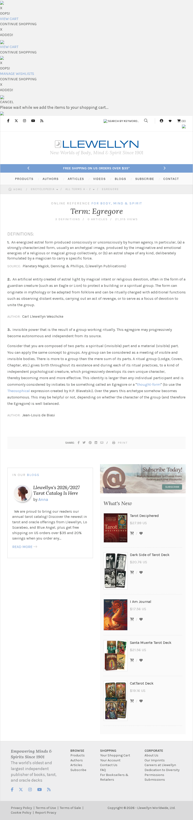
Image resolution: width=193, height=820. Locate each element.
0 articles (98, 219)
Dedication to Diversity (162, 770)
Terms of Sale (70, 808)
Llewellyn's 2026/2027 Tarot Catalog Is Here (56, 490)
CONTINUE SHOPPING (18, 24)
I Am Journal (140, 601)
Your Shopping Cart (115, 755)
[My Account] (161, 121)
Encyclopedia (43, 189)
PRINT (123, 442)
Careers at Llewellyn (160, 765)
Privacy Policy (21, 808)
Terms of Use (46, 808)
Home (18, 189)
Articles (76, 765)
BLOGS (120, 179)
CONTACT (171, 179)
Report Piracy (45, 813)
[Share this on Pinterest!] (90, 442)
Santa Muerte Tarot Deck (150, 642)
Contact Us (108, 765)
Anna (43, 499)
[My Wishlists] (170, 121)
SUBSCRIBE (144, 179)
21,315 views (126, 219)
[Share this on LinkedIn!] (96, 442)
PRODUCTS (24, 179)
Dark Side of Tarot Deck (149, 554)
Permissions (154, 775)
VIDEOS (99, 179)
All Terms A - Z (78, 189)
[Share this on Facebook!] (79, 442)
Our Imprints (155, 760)
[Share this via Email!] (102, 442)
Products (77, 755)
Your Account (110, 760)
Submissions (155, 780)
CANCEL (7, 102)
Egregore (110, 189)
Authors (76, 760)
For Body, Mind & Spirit (116, 203)
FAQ (103, 770)
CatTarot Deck (141, 683)
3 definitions (67, 219)
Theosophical (18, 391)
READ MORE (22, 546)
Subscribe (78, 770)
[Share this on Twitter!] (84, 442)
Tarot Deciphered (144, 515)
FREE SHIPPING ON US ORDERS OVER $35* (96, 168)
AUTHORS (51, 179)
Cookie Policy (21, 813)
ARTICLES (76, 179)
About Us (151, 755)
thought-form (149, 384)
